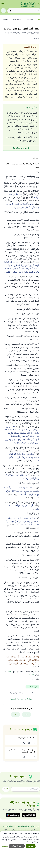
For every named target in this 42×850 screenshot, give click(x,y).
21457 (9, 671)
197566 (30, 675)
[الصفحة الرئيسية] (38, 19)
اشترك (6, 789)
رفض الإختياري (16, 846)
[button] (34, 742)
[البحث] (3, 10)
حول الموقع (35, 826)
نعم (26, 714)
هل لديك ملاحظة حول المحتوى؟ (21, 699)
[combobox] (25, 10)
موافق (30, 846)
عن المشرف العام (23, 826)
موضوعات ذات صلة (19, 148)
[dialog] (20, 840)
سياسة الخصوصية (9, 826)
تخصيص (5, 846)
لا (15, 714)
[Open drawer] (2, 4)
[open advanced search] (10, 10)
